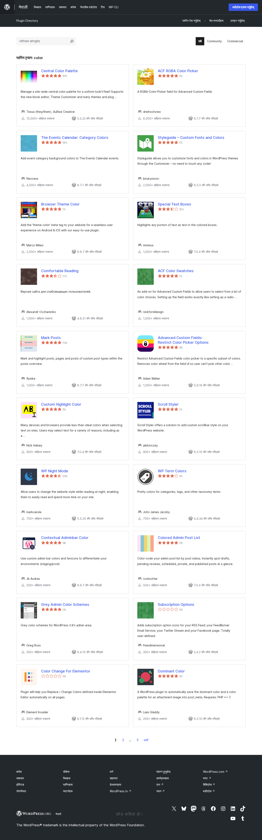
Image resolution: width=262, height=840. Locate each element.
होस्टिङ (20, 784)
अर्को (145, 740)
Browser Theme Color (60, 204)
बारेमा (19, 771)
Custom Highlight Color (61, 404)
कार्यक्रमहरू (162, 778)
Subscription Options (176, 604)
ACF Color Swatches (176, 271)
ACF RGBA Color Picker (178, 71)
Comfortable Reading (59, 271)
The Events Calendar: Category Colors (74, 137)
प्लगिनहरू (68, 784)
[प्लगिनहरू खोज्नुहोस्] (72, 41)
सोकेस (66, 771)
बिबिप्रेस (209, 784)
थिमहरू (66, 778)
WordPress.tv (120, 791)
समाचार (20, 778)
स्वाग (160, 791)
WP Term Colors (172, 471)
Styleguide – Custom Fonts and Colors (191, 137)
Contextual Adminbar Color (64, 537)
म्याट (207, 778)
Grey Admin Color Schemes (65, 604)
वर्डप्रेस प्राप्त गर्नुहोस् (243, 7)
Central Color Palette (59, 71)
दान (160, 784)
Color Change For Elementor (65, 671)
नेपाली (58, 814)
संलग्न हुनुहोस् (163, 771)
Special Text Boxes (174, 204)
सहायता (113, 778)
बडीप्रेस (209, 791)
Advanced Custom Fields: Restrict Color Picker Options (183, 340)
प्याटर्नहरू (68, 791)
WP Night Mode (54, 471)
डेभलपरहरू (115, 784)
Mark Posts (51, 338)
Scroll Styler (168, 404)
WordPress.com (215, 771)
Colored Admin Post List (179, 537)
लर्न (111, 771)
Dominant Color (171, 671)
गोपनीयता (21, 791)
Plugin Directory (27, 20)
